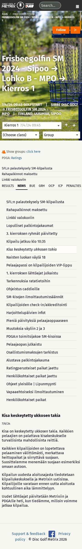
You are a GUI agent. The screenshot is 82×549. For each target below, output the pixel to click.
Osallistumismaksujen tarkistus (32, 352)
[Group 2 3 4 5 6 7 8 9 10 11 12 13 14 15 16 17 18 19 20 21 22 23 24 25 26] (61, 135)
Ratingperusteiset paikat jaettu (32, 368)
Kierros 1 (18, 88)
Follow (61, 30)
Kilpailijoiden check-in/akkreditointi (36, 305)
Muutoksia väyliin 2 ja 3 (25, 328)
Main (5, 14)
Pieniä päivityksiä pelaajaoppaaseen (37, 320)
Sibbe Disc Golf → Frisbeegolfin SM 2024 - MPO (40, 109)
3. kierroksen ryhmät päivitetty (31, 233)
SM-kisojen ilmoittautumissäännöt (34, 297)
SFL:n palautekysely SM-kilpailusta (27, 168)
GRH (42, 186)
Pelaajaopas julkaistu (24, 344)
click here (33, 152)
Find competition (23, 14)
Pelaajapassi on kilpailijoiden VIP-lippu (39, 265)
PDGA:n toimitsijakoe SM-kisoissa (33, 336)
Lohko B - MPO (29, 78)
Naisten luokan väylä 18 (26, 257)
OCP (51, 186)
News (22, 186)
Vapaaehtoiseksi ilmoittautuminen (35, 392)
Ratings (16, 158)
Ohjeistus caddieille (23, 289)
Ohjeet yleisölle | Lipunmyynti (31, 384)
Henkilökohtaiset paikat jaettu (31, 376)
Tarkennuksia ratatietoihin (28, 281)
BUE (32, 186)
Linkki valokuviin (14, 180)
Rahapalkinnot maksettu (19, 174)
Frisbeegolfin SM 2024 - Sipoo (33, 64)
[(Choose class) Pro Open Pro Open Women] (20, 135)
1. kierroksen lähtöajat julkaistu (32, 273)
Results (8, 186)
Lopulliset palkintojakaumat (29, 225)
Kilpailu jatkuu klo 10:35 (26, 241)
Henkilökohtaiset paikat (26, 400)
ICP (60, 186)
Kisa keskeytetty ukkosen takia (31, 249)
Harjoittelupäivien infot (26, 313)
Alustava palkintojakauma (27, 360)
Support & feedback (28, 534)
